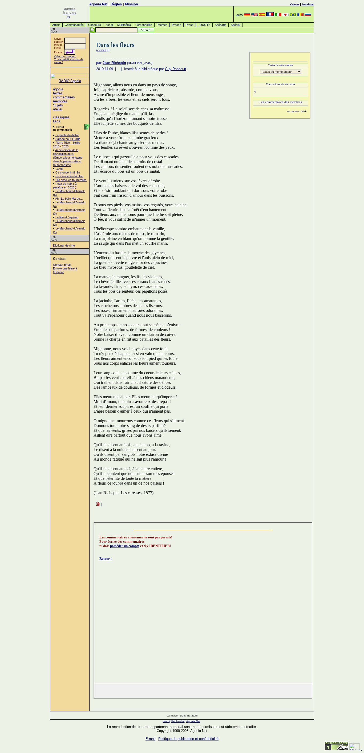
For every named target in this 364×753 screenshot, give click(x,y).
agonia (58, 89)
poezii (166, 721)
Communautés (74, 24)
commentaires (64, 97)
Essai (109, 24)
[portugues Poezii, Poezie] (293, 15)
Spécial (235, 24)
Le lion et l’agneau (66, 217)
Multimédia (124, 24)
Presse (176, 24)
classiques (61, 117)
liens (56, 121)
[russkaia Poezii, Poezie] (308, 15)
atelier (57, 109)
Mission (131, 4)
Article (56, 24)
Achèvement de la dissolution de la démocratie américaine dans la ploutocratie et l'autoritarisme (67, 157)
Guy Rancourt (175, 69)
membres (60, 101)
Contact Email (62, 264)
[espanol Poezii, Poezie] (262, 15)
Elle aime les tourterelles (71, 180)
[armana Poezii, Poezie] (239, 15)
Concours (94, 24)
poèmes (101, 50)
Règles (116, 4)
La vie (59, 168)
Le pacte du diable (67, 135)
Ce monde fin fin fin (67, 172)
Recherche (178, 721)
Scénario (220, 24)
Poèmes (162, 24)
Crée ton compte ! (65, 56)
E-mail (150, 739)
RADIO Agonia (70, 81)
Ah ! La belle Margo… (69, 198)
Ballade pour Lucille (67, 138)
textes (58, 93)
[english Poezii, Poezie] (254, 15)
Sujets (58, 105)
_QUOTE (204, 24)
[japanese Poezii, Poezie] (285, 15)
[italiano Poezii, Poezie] (278, 15)
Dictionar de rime (64, 245)
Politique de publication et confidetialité (188, 739)
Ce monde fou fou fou (69, 176)
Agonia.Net (98, 4)
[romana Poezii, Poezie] (300, 15)
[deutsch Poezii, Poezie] (247, 15)
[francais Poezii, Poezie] (270, 15)
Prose (189, 24)
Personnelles (143, 24)
